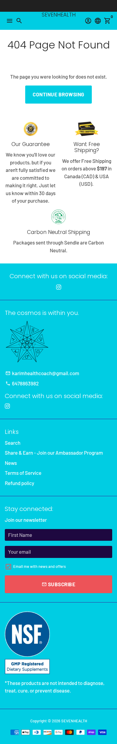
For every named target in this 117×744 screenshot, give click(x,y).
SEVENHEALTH (74, 720)
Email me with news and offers (39, 566)
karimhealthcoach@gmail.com (42, 373)
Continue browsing (58, 94)
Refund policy (19, 483)
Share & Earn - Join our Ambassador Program (54, 453)
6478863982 (22, 383)
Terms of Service (23, 473)
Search (12, 443)
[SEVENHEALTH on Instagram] (58, 287)
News (11, 463)
